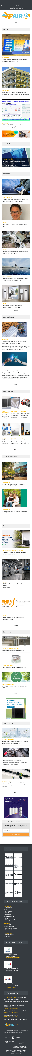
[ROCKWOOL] (9, 896)
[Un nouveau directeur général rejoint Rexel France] (16, 212)
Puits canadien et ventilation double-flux (14, 667)
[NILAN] (9, 879)
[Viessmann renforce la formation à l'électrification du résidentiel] (16, 293)
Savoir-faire (8, 924)
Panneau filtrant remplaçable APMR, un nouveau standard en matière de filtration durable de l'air (15, 415)
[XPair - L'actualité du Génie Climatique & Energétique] (16, 19)
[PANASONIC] (18, 879)
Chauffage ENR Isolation (8, 684)
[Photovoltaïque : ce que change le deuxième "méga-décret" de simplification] (16, 266)
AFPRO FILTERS (14, 411)
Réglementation (7, 197)
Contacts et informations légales (13, 1050)
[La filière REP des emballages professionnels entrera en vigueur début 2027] (16, 239)
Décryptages (5, 123)
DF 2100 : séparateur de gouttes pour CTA (5, 416)
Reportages (8, 914)
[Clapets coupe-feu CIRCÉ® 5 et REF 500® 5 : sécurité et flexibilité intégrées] (25, 402)
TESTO (22, 438)
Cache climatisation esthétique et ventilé (14, 442)
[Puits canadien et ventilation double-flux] (16, 659)
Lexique (12, 1053)
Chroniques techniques (11, 928)
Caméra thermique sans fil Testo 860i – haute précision (25, 442)
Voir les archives (9, 934)
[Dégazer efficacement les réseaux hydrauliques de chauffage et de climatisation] (16, 733)
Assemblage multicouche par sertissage (13, 650)
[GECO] (9, 870)
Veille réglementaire (10, 920)
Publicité (24, 1050)
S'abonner (7, 936)
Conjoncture (5, 57)
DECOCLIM (13, 438)
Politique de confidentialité (19, 1051)
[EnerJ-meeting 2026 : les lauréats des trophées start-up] (16, 603)
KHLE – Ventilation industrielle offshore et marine (5, 442)
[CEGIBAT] (9, 861)
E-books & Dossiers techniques (13, 930)
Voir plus (16, 384)
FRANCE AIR (24, 411)
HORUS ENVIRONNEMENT (6, 412)
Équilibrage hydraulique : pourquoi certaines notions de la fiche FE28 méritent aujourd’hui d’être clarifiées (15, 762)
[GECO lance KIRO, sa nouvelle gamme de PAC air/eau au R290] (16, 539)
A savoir (7, 918)
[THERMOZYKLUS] (9, 887)
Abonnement (18, 1053)
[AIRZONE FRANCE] (18, 887)
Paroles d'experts (9, 926)
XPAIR (4, 615)
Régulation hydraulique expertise (10, 648)
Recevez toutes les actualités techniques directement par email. (16, 826)
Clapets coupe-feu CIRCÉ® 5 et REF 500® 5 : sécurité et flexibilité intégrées (25, 415)
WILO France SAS (6, 482)
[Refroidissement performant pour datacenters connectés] (14, 506)
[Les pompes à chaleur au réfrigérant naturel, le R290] (16, 677)
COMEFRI (4, 438)
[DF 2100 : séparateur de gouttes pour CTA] (6, 402)
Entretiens (8, 913)
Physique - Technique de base (11, 1008)
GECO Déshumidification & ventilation (13, 550)
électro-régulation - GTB (10, 1016)
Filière (4, 222)
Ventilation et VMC (8, 665)
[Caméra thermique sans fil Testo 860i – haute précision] (25, 429)
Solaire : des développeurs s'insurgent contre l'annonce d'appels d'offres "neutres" (17, 7)
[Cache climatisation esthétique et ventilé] (15, 429)
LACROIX (5, 582)
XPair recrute (9, 1051)
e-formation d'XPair (11, 997)
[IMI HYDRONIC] (18, 896)
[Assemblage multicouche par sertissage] (16, 641)
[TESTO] (18, 870)
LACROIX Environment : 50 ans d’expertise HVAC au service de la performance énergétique (15, 585)
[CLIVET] (18, 861)
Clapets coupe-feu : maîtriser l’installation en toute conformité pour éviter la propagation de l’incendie (15, 784)
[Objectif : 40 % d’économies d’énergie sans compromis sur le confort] (14, 479)
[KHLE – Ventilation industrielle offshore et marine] (6, 429)
